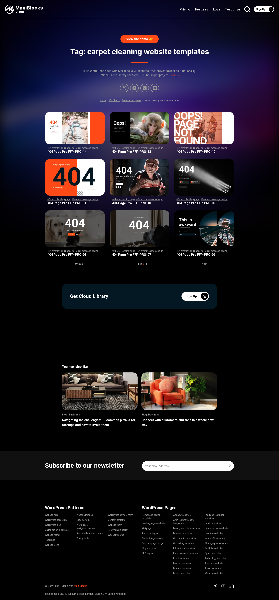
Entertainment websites (185, 553)
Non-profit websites (215, 538)
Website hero (51, 515)
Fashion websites (182, 563)
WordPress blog (53, 525)
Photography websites (216, 543)
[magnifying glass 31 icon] (144, 88)
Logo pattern (83, 520)
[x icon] (124, 88)
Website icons (52, 545)
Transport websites (214, 563)
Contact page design (152, 538)
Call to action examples (57, 530)
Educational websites (184, 548)
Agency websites (182, 515)
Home (103, 100)
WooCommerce (116, 535)
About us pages (150, 533)
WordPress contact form (120, 515)
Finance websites (182, 568)
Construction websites (184, 538)
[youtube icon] (223, 586)
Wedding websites (214, 573)
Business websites (182, 533)
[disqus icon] (134, 88)
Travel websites (213, 568)
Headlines (50, 540)
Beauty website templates (186, 528)
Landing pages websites (154, 523)
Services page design (153, 543)
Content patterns (116, 520)
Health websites (213, 523)
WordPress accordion (56, 520)
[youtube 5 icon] (154, 88)
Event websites (181, 558)
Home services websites (217, 528)
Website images (85, 515)
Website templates (131, 100)
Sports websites (213, 553)
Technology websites (215, 558)
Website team (115, 525)
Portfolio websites (214, 548)
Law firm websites (214, 533)
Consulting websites (183, 543)
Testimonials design (118, 530)
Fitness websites (181, 573)
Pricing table (83, 538)
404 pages (147, 528)
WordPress (114, 100)
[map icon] (231, 586)
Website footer (52, 535)
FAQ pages (147, 553)
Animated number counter (90, 533)
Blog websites (149, 548)
